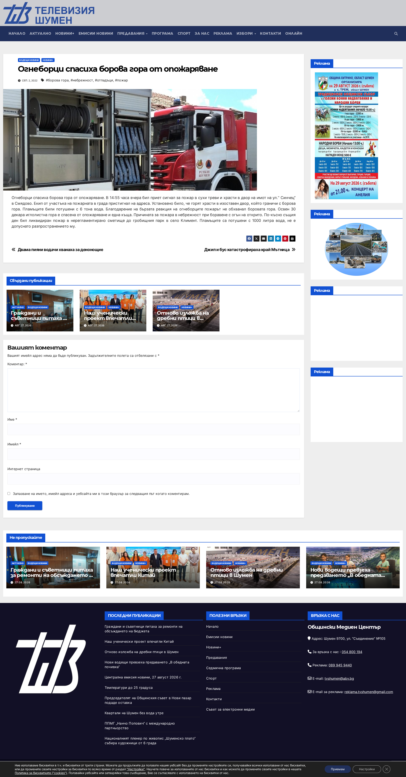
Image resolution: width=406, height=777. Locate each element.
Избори (245, 34)
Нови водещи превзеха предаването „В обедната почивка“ (345, 575)
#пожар (121, 80)
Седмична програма (223, 668)
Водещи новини (29, 60)
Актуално (40, 34)
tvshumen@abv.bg (339, 678)
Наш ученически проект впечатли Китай (108, 318)
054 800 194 (352, 652)
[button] (396, 34)
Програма (162, 34)
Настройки (367, 769)
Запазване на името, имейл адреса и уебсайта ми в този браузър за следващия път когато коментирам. (101, 493)
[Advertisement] (356, 329)
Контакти (270, 34)
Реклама (223, 34)
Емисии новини (96, 34)
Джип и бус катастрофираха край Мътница (246, 249)
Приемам (338, 769)
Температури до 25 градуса (129, 687)
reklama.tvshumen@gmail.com (368, 692)
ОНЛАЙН (293, 34)
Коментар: (17, 364)
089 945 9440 (340, 665)
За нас (202, 34)
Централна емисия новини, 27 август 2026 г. (143, 677)
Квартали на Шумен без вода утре (134, 713)
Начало (17, 34)
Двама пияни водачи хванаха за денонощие (60, 249)
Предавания (131, 34)
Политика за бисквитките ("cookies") (41, 773)
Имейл (14, 444)
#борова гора (57, 80)
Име (12, 419)
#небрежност (82, 80)
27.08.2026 (22, 582)
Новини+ (64, 34)
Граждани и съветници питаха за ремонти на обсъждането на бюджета (53, 575)
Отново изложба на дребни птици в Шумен (183, 318)
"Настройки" (136, 769)
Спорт (184, 34)
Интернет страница (23, 469)
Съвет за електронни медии (230, 709)
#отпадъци (104, 80)
